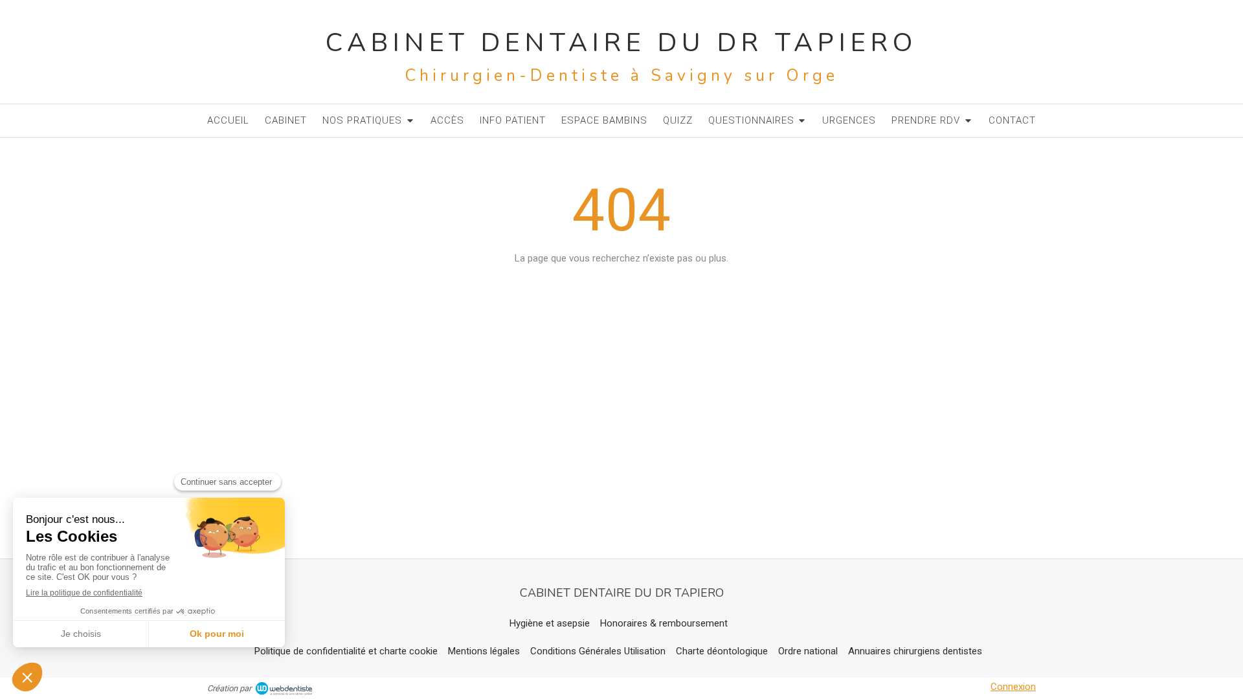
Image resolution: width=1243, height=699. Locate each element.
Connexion (1013, 687)
